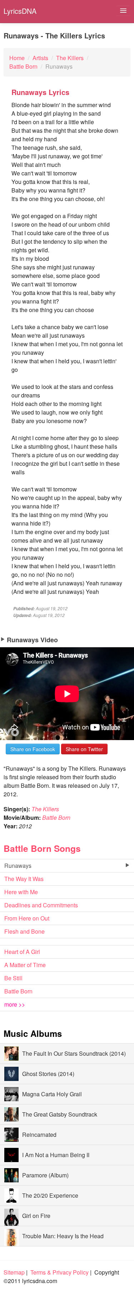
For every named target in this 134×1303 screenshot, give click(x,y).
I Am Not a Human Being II (55, 1155)
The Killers (45, 809)
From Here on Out (26, 918)
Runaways (17, 865)
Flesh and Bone (24, 931)
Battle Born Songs (42, 848)
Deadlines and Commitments (41, 905)
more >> (14, 1004)
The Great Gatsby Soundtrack (59, 1114)
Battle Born (56, 817)
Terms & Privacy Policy (59, 1272)
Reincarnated (39, 1134)
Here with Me (21, 892)
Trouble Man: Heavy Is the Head (63, 1236)
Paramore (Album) (45, 1175)
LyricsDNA (20, 11)
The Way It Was (24, 879)
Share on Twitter (84, 749)
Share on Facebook (32, 749)
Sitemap (14, 1272)
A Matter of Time (25, 965)
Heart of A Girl (22, 952)
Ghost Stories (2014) (48, 1074)
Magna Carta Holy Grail (52, 1094)
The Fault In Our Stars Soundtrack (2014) (74, 1053)
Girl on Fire (36, 1216)
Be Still (13, 978)
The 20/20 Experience (50, 1195)
